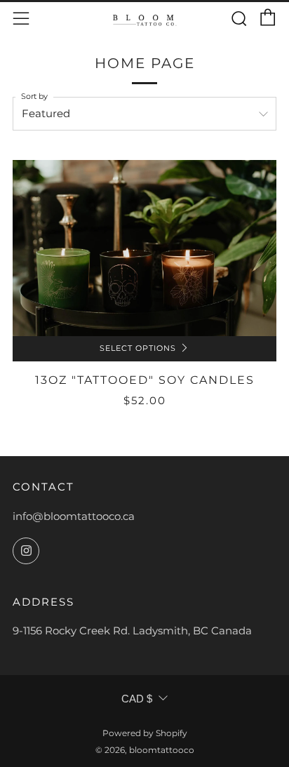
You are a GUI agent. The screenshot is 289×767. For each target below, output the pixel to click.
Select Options (138, 348)
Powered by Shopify (144, 733)
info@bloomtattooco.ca (74, 516)
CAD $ (136, 699)
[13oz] (144, 248)
